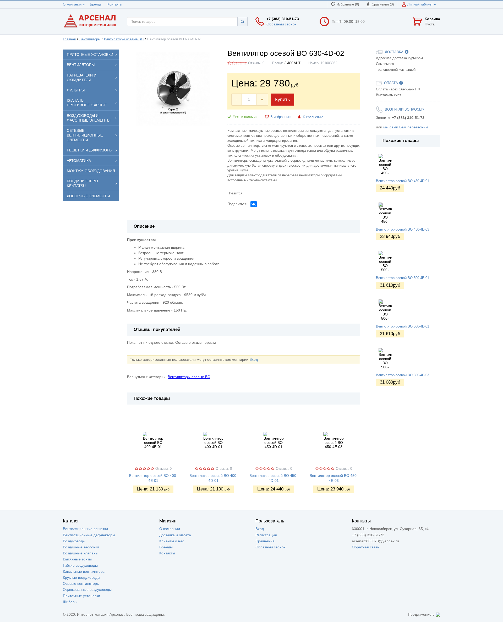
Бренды (96, 4)
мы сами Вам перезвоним (405, 127)
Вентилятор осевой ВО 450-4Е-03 (402, 229)
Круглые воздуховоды (81, 577)
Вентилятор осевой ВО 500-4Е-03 (402, 375)
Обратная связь (365, 547)
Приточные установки (81, 596)
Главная (69, 39)
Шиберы (70, 602)
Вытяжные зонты (77, 559)
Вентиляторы (89, 39)
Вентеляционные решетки (85, 529)
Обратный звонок (281, 24)
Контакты (114, 4)
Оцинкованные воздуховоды (87, 589)
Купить (282, 99)
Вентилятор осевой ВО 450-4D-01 (402, 181)
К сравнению (313, 117)
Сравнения (265, 541)
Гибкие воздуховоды (80, 565)
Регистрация (266, 535)
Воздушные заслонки (81, 547)
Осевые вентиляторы (81, 583)
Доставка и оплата (175, 535)
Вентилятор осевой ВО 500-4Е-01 (402, 278)
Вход (253, 359)
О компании (73, 4)
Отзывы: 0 (256, 63)
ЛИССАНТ (292, 63)
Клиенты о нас (171, 541)
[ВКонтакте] (253, 204)
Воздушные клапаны (80, 553)
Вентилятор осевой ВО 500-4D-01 (402, 326)
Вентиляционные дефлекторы (89, 535)
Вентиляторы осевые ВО (124, 39)
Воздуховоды (74, 541)
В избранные (280, 117)
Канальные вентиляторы (84, 571)
